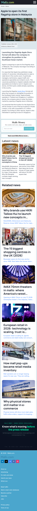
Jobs (2, 499)
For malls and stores (7, 475)
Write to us (4, 481)
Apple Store (21, 91)
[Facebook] (13, 461)
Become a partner (6, 493)
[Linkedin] (2, 461)
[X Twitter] (6, 461)
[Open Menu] (34, 2)
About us (3, 469)
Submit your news (6, 478)
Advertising (4, 472)
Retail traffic (4, 487)
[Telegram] (10, 461)
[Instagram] (17, 461)
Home (2, 6)
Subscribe (4, 496)
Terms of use (5, 508)
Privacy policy (5, 505)
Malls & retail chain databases (10, 490)
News (7, 6)
